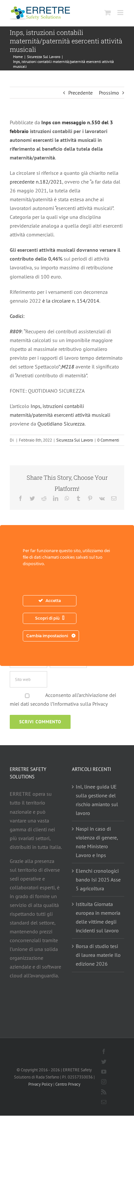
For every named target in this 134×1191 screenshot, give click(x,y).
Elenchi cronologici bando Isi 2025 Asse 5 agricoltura (98, 879)
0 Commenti (108, 440)
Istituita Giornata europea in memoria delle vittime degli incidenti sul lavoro (98, 917)
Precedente (80, 92)
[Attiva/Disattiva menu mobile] (120, 12)
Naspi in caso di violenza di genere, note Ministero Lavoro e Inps (97, 841)
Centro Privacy (67, 1084)
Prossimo (109, 92)
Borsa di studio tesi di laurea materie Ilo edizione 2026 (98, 955)
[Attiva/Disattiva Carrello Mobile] (107, 12)
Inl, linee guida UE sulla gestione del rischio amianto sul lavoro (97, 799)
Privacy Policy (40, 1084)
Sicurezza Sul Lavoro (74, 440)
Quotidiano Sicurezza (61, 423)
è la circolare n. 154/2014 (70, 300)
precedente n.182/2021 (36, 181)
